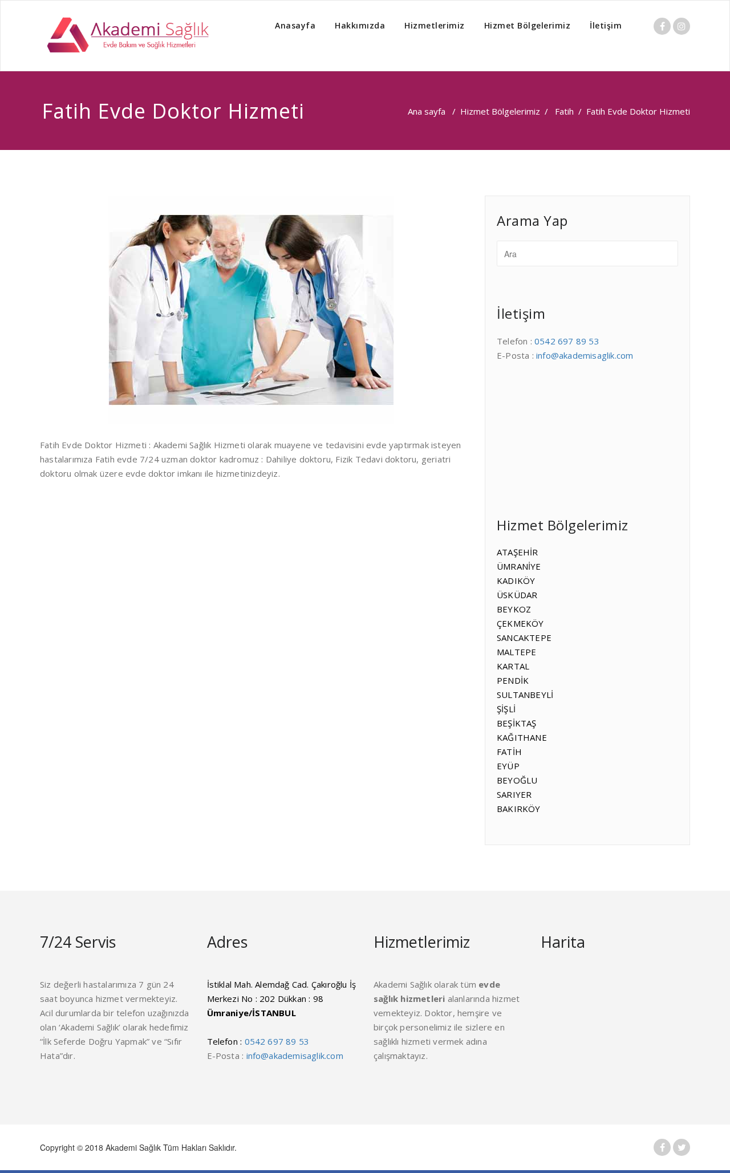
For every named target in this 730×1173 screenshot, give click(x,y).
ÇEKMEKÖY (520, 623)
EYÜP (508, 766)
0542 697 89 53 (566, 341)
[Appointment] (125, 36)
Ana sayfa (426, 111)
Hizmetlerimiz (434, 25)
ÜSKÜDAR (517, 594)
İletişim (606, 25)
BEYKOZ (514, 609)
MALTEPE (516, 651)
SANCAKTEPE (524, 637)
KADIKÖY (516, 580)
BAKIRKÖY (519, 808)
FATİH (509, 751)
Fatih (564, 111)
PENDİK (513, 680)
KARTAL (513, 666)
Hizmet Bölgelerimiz (527, 25)
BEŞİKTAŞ (517, 723)
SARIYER (514, 794)
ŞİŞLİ (506, 709)
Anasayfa (295, 25)
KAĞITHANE (522, 737)
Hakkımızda (360, 25)
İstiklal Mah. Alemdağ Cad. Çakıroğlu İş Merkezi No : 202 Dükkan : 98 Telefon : (281, 1013)
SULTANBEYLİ (525, 694)
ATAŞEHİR (517, 552)
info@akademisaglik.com (584, 355)
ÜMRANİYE (519, 566)
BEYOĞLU (517, 780)
